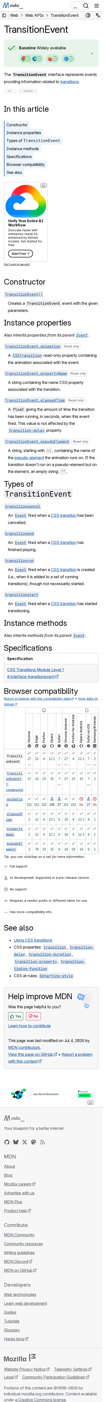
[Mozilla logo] (19, 1357)
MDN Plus (13, 1201)
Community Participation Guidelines (53, 1377)
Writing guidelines (19, 1252)
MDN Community (19, 1234)
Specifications (19, 156)
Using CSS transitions (33, 940)
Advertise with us (19, 1192)
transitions (69, 81)
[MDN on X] (25, 1142)
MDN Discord (16, 1261)
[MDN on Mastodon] (33, 1142)
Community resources (23, 1243)
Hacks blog (14, 1338)
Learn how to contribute (29, 1025)
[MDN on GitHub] (7, 1142)
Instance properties (23, 132)
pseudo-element (29, 457)
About (9, 1166)
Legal (9, 1377)
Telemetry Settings (71, 1369)
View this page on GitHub (30, 1054)
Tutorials (11, 1321)
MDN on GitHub (18, 1270)
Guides (10, 1312)
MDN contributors (24, 1047)
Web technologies (20, 1294)
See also (14, 172)
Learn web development (25, 1303)
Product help (15, 1210)
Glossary (12, 1330)
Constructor (17, 124)
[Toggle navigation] (96, 5)
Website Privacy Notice (25, 1369)
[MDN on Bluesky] (16, 1142)
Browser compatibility (25, 164)
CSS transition (63, 515)
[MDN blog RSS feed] (42, 1142)
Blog (8, 1175)
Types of (33, 140)
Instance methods (22, 148)
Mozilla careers (17, 1184)
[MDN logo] (14, 1118)
